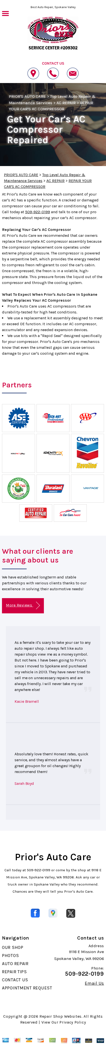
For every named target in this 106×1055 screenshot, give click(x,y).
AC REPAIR (66, 102)
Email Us (94, 983)
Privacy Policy (72, 1022)
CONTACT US (15, 980)
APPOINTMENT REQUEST (27, 988)
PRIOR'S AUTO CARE (27, 96)
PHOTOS (10, 955)
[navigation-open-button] (5, 13)
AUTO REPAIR (15, 963)
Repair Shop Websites (60, 1016)
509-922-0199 (37, 212)
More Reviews (19, 605)
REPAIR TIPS (14, 971)
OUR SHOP (12, 947)
